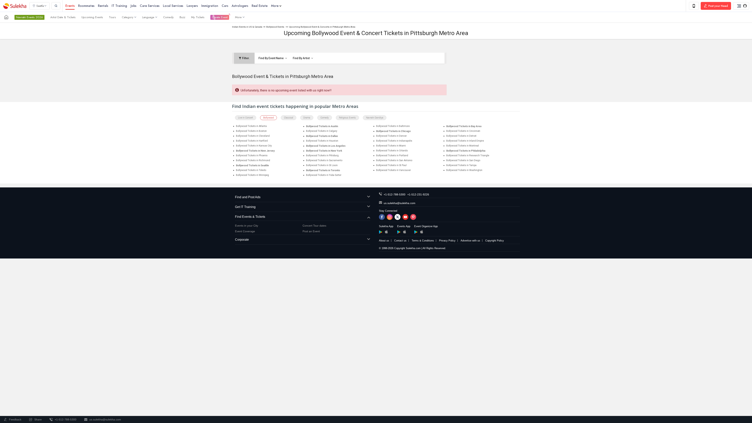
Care (149, 6)
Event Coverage (245, 231)
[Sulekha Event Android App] (398, 232)
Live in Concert (245, 117)
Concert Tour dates (314, 225)
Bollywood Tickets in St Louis (322, 165)
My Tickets (197, 17)
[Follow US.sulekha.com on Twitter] (397, 217)
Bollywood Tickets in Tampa (461, 165)
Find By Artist (301, 58)
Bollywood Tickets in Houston (322, 140)
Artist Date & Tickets (63, 17)
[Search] (56, 5)
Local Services (173, 6)
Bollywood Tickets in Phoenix (252, 155)
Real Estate (260, 6)
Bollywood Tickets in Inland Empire (465, 140)
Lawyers (192, 6)
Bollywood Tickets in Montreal (462, 145)
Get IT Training (245, 207)
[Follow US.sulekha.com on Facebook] (382, 217)
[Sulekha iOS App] (386, 232)
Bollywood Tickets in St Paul (391, 165)
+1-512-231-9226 (418, 194)
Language (148, 17)
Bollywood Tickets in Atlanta (251, 126)
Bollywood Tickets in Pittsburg (322, 155)
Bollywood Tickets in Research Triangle (467, 155)
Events (70, 6)
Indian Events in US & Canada (247, 27)
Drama (306, 117)
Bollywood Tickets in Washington (464, 170)
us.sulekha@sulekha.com (399, 203)
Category (127, 17)
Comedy (168, 17)
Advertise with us (470, 240)
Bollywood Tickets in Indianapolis (394, 140)
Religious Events (347, 117)
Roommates (86, 6)
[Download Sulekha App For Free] (694, 6)
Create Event (220, 17)
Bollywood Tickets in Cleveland (253, 136)
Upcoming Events (92, 17)
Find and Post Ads (247, 197)
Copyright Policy (494, 240)
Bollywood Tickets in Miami (391, 145)
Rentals (103, 6)
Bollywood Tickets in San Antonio (394, 160)
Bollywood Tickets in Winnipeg (252, 175)
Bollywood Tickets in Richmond (253, 160)
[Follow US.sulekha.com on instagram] (389, 217)
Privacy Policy (447, 240)
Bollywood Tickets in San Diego (463, 160)
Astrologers (240, 6)
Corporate (242, 239)
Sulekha (14, 6)
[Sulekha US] (6, 17)
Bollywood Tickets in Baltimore (393, 126)
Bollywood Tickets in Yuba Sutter (323, 175)
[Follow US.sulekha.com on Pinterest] (413, 217)
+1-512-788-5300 (394, 194)
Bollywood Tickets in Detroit (461, 136)
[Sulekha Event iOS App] (404, 232)
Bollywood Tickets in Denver (391, 136)
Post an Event (311, 231)
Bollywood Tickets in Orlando (392, 150)
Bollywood (268, 117)
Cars (225, 6)
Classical (288, 117)
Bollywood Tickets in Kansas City (254, 145)
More (274, 6)
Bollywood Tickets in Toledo (251, 170)
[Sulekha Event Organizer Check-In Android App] (416, 232)
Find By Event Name (271, 58)
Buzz (182, 17)
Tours (112, 17)
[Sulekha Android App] (380, 232)
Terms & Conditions (423, 240)
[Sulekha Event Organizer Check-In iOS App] (421, 232)
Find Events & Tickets (250, 216)
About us (384, 240)
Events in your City (246, 225)
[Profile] (741, 6)
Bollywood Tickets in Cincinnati (463, 131)
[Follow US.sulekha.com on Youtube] (405, 217)
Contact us (400, 240)
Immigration (209, 6)
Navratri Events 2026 (29, 17)
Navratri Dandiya (374, 117)
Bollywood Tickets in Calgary (321, 131)
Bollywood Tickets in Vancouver (393, 170)
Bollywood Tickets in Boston (251, 131)
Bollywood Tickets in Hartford (252, 140)
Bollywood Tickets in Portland (392, 155)
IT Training (119, 6)
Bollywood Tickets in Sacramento (324, 160)
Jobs (133, 6)
